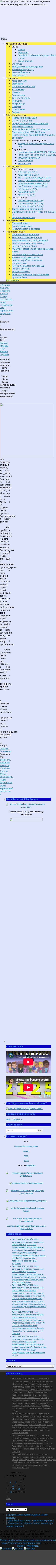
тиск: (26, 1156)
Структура (17, 63)
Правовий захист (21, 223)
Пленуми (16, 106)
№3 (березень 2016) (28, 189)
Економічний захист (22, 226)
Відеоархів (17, 83)
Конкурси (17, 100)
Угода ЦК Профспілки (29, 157)
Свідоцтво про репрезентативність (30, 123)
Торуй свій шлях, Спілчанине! (27, 208)
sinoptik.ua (30, 1165)
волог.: (26, 1151)
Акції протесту (19, 80)
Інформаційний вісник (23, 86)
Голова (21, 49)
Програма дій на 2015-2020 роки (28, 132)
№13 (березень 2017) (28, 174)
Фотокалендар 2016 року (30, 203)
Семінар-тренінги (21, 97)
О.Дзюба (4, 354)
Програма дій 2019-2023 (24, 117)
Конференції (18, 103)
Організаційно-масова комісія (27, 254)
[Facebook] (6, 1548)
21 (19, 1489)
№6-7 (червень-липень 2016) (32, 183)
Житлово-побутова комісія (25, 257)
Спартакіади (18, 95)
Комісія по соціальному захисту (28, 243)
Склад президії (25, 60)
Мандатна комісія (21, 271)
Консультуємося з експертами (27, 66)
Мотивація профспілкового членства (31, 129)
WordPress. (33, 1545)
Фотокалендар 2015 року (30, 206)
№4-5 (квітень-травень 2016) (32, 186)
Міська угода (24, 163)
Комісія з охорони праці (24, 245)
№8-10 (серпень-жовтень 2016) (34, 180)
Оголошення (18, 109)
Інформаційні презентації (25, 234)
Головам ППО (4, 347)
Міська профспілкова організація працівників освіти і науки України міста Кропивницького (28, 1541)
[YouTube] (18, 1548)
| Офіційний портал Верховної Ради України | (30, 1520)
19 (13, 1489)
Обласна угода (25, 160)
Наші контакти (19, 75)
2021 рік (4, 748)
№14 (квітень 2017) (27, 171)
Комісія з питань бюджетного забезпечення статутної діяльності (30, 239)
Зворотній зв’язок (21, 72)
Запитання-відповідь (23, 69)
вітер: (26, 1161)
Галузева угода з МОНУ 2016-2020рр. (37, 154)
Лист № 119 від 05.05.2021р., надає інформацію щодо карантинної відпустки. (6, 305)
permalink (5, 759)
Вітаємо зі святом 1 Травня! (5, 288)
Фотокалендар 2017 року (30, 200)
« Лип (8, 1499)
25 (11, 1492)
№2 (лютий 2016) (26, 191)
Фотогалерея (12, 280)
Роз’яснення (18, 89)
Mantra (21, 1545)
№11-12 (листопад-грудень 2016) (34, 177)
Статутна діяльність (22, 120)
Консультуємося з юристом (26, 228)
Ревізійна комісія (20, 268)
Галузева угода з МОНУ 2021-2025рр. (37, 152)
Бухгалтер (23, 52)
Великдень (5, 751)
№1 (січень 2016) (26, 194)
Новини (16, 92)
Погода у (26, 1146)
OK (40, 1130)
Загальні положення (22, 126)
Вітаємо (16, 112)
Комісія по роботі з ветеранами (28, 265)
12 (13, 1486)
